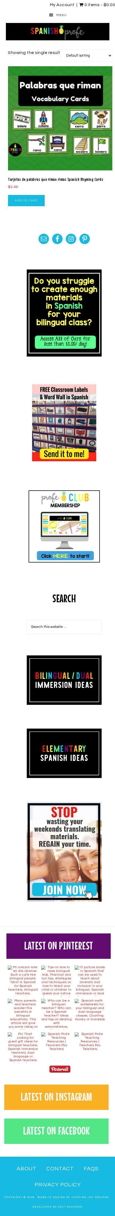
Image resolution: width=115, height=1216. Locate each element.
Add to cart (26, 200)
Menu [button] (61, 15)
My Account (62, 5)
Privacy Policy (57, 1184)
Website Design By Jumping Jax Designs (73, 1197)
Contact (60, 1168)
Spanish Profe (57, 31)
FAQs (91, 1168)
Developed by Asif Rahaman (57, 1207)
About (26, 1168)
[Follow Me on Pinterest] (59, 1070)
